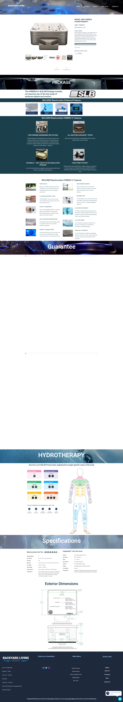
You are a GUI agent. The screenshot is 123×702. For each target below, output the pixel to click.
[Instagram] (49, 668)
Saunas (95, 6)
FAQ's (107, 678)
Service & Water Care (75, 674)
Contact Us (115, 6)
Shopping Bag (66, 69)
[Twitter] (46, 668)
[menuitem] (95, 16)
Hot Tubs (86, 6)
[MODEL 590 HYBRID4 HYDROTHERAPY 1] (34, 57)
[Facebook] (43, 668)
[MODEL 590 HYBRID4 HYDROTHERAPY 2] (40, 57)
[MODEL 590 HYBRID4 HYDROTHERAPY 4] (52, 57)
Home (107, 667)
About (78, 6)
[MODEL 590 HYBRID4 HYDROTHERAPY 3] (46, 57)
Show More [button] (77, 47)
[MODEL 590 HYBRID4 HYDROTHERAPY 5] (58, 57)
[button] (80, 6)
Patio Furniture (76, 668)
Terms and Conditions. (70, 698)
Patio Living (104, 6)
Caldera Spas (75, 677)
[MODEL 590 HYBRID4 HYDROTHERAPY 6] (63, 57)
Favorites (56, 69)
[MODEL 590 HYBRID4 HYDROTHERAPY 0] (28, 57)
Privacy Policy (50, 698)
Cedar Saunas (76, 671)
